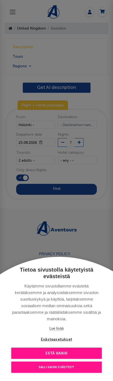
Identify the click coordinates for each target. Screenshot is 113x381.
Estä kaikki (56, 353)
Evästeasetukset (56, 339)
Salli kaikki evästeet (56, 367)
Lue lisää (56, 328)
